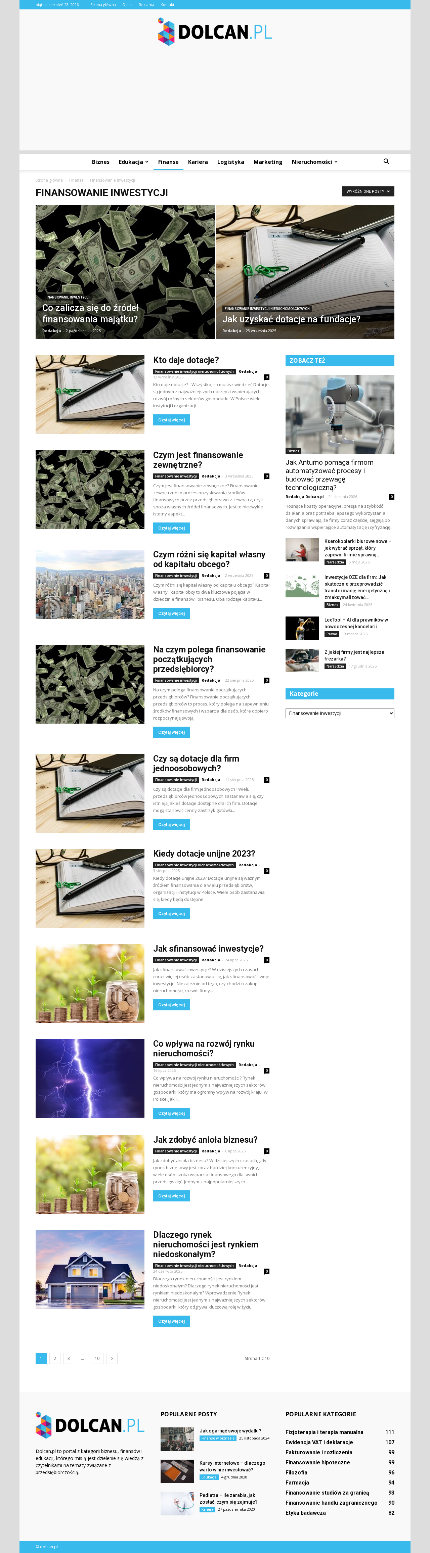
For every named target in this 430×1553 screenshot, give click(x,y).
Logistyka (230, 162)
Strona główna (103, 4)
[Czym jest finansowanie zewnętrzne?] (90, 489)
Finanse (168, 162)
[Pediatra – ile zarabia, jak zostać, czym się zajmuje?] (177, 1503)
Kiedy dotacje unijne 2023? (204, 854)
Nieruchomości (312, 162)
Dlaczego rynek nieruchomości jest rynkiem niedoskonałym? (205, 1244)
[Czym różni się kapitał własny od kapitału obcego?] (90, 584)
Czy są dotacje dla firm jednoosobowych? (196, 763)
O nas (127, 4)
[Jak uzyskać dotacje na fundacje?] (305, 277)
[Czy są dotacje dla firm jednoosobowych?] (90, 793)
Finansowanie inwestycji (67, 297)
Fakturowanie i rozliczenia (319, 1452)
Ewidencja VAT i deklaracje (319, 1442)
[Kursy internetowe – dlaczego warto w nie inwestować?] (177, 1471)
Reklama (146, 4)
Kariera (198, 162)
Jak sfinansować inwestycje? (208, 949)
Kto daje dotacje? (186, 360)
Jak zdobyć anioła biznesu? (205, 1140)
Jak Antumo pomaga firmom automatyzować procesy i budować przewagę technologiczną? (330, 475)
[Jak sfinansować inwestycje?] (90, 983)
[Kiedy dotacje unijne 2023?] (90, 888)
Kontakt (167, 4)
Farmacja (297, 1482)
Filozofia (296, 1472)
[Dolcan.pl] (215, 31)
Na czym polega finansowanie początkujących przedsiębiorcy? (209, 659)
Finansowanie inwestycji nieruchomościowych (267, 309)
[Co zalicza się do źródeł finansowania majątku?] (125, 282)
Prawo (332, 634)
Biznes (101, 162)
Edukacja (131, 162)
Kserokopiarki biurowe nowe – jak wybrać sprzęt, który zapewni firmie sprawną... (358, 548)
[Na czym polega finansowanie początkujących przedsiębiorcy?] (90, 684)
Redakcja (51, 330)
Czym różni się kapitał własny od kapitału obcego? (209, 559)
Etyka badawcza (306, 1513)
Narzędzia (335, 562)
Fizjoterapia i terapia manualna (324, 1432)
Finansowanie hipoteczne (318, 1462)
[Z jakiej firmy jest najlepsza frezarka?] (302, 660)
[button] (386, 162)
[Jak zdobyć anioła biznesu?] (90, 1174)
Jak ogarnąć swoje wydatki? (230, 1430)
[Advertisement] (215, 103)
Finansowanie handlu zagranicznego (332, 1503)
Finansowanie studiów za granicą (327, 1493)
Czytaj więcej (171, 419)
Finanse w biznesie (218, 1438)
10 (97, 1358)
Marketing (268, 162)
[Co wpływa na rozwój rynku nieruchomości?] (90, 1078)
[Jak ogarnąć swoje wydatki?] (177, 1439)
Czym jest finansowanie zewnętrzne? (198, 460)
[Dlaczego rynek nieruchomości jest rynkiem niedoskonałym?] (90, 1269)
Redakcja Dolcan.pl (305, 496)
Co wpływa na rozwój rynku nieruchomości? (204, 1048)
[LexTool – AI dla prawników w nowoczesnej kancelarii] (302, 628)
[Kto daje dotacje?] (90, 394)
